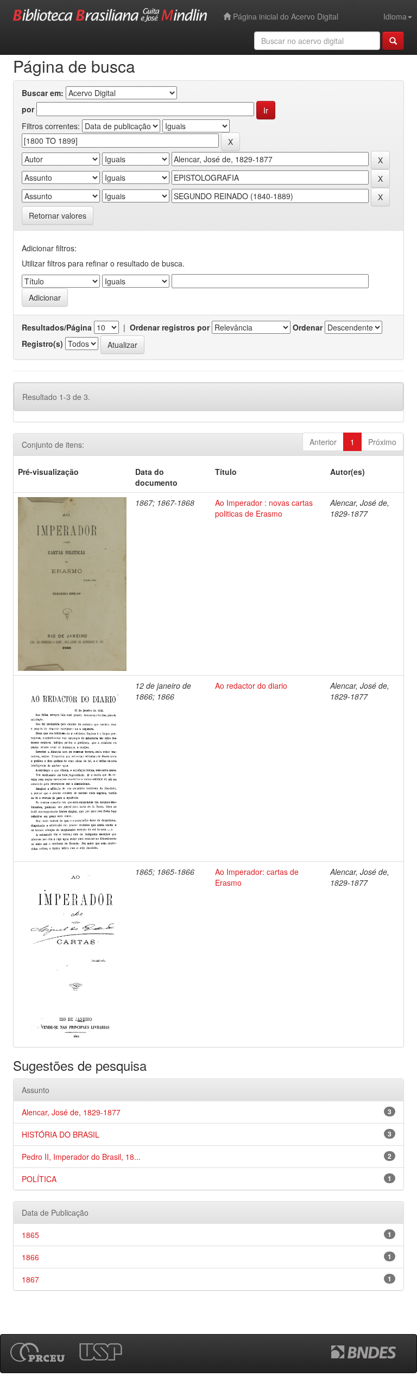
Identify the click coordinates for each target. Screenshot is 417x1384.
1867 (30, 1279)
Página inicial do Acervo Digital (284, 16)
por (28, 109)
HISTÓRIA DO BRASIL (60, 1134)
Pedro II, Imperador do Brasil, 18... (81, 1156)
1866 (30, 1257)
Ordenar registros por (170, 327)
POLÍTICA (39, 1178)
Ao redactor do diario (251, 685)
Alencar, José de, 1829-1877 (71, 1112)
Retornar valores (57, 215)
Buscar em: (43, 92)
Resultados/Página (57, 327)
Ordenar (308, 327)
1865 (30, 1234)
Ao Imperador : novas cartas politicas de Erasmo (264, 508)
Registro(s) (42, 343)
